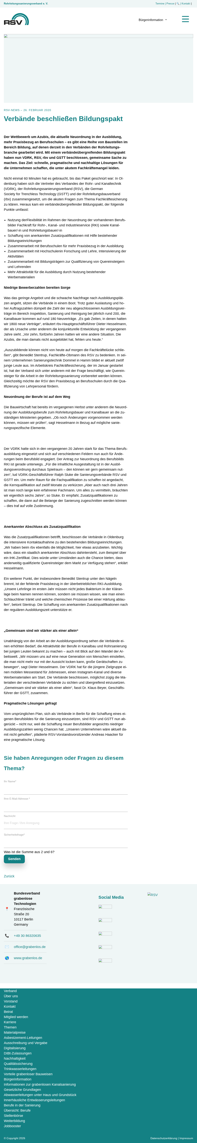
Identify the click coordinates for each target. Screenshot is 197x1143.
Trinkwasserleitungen (20, 1069)
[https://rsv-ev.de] (16, 24)
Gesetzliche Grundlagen (22, 1090)
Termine (159, 3)
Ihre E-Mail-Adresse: (17, 798)
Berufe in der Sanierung (22, 1105)
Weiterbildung (14, 1121)
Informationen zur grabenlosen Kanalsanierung (40, 1084)
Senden (14, 859)
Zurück (9, 876)
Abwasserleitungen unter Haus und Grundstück (40, 1095)
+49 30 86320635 (27, 936)
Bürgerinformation (151, 20)
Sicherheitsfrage (14, 834)
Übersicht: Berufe (17, 1110)
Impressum (186, 1138)
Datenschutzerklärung (163, 1138)
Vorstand (11, 1001)
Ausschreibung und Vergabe (25, 1043)
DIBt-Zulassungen (18, 1053)
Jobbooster (12, 1126)
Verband (10, 991)
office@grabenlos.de (30, 947)
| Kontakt (185, 3)
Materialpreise (15, 1032)
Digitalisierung (15, 1048)
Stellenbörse (13, 1116)
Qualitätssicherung (18, 1064)
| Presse (169, 3)
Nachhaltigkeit (15, 1058)
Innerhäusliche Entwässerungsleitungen (34, 1100)
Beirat (8, 1012)
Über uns (11, 996)
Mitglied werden (16, 1017)
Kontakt (10, 1006)
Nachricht (9, 816)
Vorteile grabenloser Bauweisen (28, 1074)
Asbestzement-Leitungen (23, 1038)
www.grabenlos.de (28, 958)
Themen (10, 1027)
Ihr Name (10, 781)
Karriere (10, 1022)
